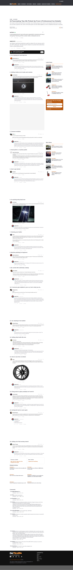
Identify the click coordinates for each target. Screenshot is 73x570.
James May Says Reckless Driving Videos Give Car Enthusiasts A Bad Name (57, 73)
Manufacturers (46, 4)
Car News (15, 19)
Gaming (39, 4)
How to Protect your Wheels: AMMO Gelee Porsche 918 (35, 469)
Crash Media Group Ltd (16, 559)
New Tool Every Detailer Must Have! (16, 475)
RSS (37, 557)
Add (42, 52)
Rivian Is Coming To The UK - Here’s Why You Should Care (57, 147)
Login (38, 559)
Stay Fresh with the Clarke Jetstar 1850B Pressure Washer (57, 173)
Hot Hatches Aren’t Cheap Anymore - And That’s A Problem (56, 153)
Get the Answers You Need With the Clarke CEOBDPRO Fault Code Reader (57, 87)
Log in (62, 1)
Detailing (12, 467)
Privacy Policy (39, 556)
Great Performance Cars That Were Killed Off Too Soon (57, 160)
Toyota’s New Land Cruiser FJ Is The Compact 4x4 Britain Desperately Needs (57, 80)
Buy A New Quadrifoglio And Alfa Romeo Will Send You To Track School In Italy (57, 67)
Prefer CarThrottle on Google (18, 51)
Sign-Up (38, 560)
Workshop (58, 4)
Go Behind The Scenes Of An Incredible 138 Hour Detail (18, 469)
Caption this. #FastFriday (33, 461)
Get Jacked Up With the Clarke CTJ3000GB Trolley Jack (57, 93)
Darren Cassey (12, 27)
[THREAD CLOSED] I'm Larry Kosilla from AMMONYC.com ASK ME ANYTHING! (35, 476)
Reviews (23, 4)
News (19, 4)
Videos (34, 4)
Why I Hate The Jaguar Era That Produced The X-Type (16, 462)
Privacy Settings (39, 558)
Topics (53, 4)
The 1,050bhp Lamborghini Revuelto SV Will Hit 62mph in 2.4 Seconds (57, 167)
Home (11, 19)
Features (29, 4)
